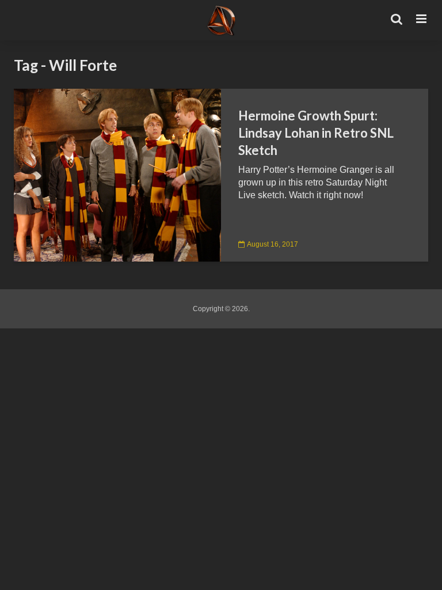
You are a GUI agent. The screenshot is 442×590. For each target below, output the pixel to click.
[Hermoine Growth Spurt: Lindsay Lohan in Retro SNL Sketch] (117, 174)
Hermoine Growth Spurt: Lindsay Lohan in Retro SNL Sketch (316, 133)
